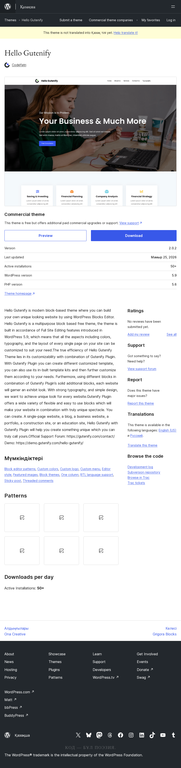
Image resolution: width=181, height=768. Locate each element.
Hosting (10, 669)
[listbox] (61, 534)
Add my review (138, 334)
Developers (102, 669)
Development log (140, 467)
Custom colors (47, 469)
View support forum (142, 369)
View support (129, 223)
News (9, 661)
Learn (97, 654)
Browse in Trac (138, 477)
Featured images (25, 474)
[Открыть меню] (174, 6)
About (9, 654)
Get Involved (147, 654)
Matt (10, 699)
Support (99, 661)
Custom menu (90, 469)
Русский (136, 435)
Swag (143, 677)
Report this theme (141, 403)
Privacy (10, 677)
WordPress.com (19, 692)
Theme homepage (18, 293)
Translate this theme (142, 445)
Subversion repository (144, 472)
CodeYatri (19, 65)
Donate (145, 669)
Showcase (57, 654)
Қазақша (22, 735)
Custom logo (69, 469)
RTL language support (96, 474)
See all (172, 334)
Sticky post (12, 480)
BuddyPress (16, 715)
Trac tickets (136, 483)
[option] (22, 517)
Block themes (49, 474)
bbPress (13, 707)
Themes (10, 20)
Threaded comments (38, 480)
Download (134, 235)
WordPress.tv (106, 677)
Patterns (55, 677)
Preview (46, 235)
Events (142, 661)
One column (70, 474)
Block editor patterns (20, 469)
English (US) (167, 430)
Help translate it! (126, 32)
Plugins (54, 669)
